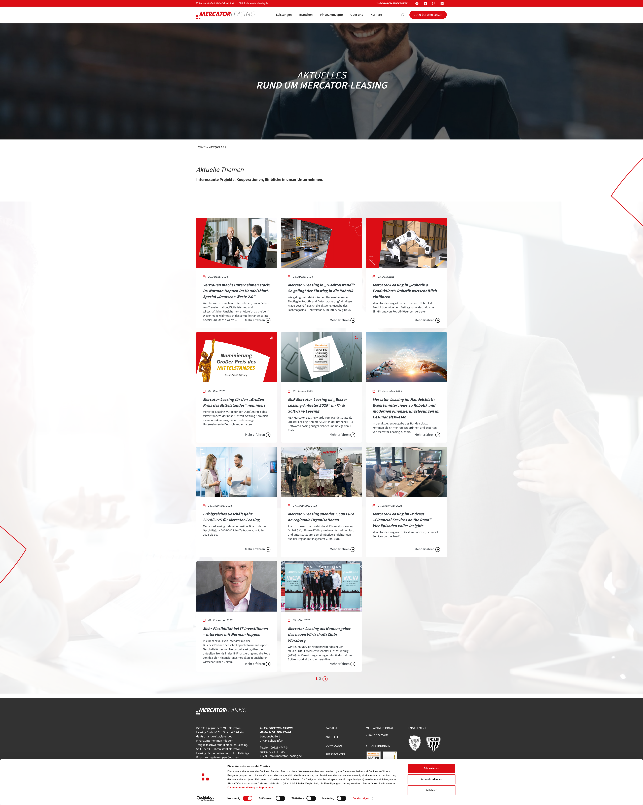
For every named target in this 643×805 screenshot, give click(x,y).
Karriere (376, 14)
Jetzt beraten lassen (428, 14)
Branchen (306, 14)
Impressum (266, 787)
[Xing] (425, 3)
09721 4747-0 (279, 747)
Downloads (334, 746)
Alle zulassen (431, 768)
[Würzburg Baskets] (416, 742)
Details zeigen (360, 798)
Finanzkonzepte (331, 14)
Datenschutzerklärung (241, 787)
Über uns (356, 14)
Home (200, 147)
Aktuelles (333, 737)
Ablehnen (431, 790)
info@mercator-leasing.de (255, 3)
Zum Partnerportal (377, 735)
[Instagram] (434, 3)
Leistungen (284, 14)
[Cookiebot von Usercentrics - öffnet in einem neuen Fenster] (205, 798)
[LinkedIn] (442, 3)
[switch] (280, 798)
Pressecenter (335, 754)
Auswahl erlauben (431, 779)
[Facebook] (417, 3)
